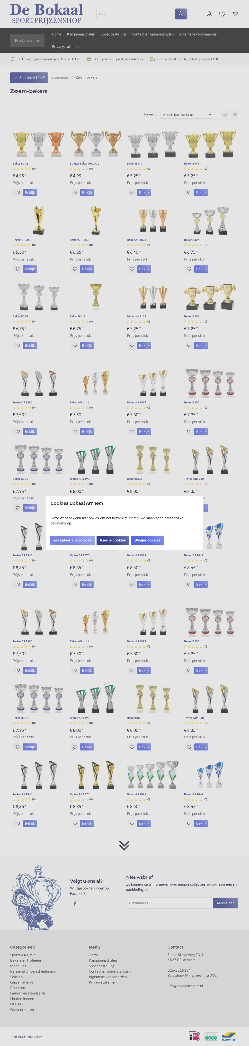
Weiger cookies (147, 540)
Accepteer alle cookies (72, 540)
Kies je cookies (113, 540)
